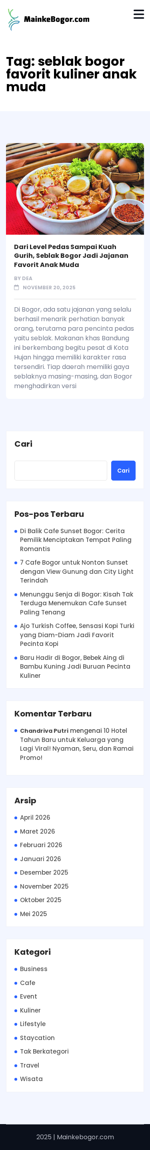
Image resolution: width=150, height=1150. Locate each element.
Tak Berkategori (44, 1051)
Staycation (37, 1038)
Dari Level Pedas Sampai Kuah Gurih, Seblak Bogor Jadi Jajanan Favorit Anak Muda (71, 255)
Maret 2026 (37, 831)
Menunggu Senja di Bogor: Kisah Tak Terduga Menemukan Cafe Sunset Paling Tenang (76, 603)
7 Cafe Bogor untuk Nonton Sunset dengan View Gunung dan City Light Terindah (77, 571)
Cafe (27, 983)
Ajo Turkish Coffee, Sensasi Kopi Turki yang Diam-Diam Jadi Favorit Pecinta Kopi (77, 635)
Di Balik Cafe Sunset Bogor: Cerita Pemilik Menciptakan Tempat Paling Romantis (76, 540)
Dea (27, 278)
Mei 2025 (33, 914)
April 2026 (35, 817)
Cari (23, 444)
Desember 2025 (44, 872)
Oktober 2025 (41, 900)
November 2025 (44, 886)
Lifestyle (33, 1024)
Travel (29, 1065)
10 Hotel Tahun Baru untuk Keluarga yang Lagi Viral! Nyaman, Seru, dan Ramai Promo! (77, 744)
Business (34, 969)
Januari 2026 (40, 859)
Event (28, 996)
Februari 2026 (41, 845)
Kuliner (30, 1010)
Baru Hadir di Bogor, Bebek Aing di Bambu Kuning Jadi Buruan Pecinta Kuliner (75, 666)
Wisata (31, 1079)
